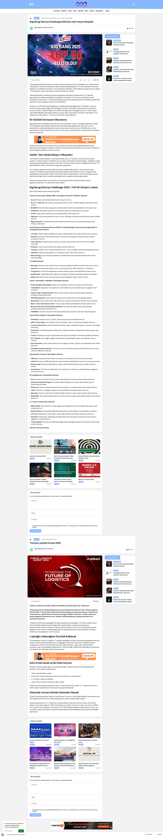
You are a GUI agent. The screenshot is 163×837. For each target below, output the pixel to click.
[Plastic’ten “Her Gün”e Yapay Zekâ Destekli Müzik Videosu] (120, 78)
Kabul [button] (21, 831)
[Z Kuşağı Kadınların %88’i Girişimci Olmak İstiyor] (120, 51)
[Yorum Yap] (81, 80)
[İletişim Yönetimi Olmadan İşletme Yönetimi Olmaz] (89, 450)
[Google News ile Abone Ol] (36, 80)
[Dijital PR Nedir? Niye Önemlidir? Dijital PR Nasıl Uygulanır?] (89, 758)
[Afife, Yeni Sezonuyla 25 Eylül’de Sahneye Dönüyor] (120, 42)
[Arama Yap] (134, 4)
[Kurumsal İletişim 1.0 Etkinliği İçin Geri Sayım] (65, 734)
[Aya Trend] (81, 4)
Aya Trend (37, 27)
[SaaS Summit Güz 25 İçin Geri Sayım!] (40, 734)
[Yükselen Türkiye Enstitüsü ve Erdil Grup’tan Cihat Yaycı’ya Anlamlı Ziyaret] (120, 60)
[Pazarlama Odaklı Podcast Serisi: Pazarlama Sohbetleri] (65, 474)
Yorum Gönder (35, 531)
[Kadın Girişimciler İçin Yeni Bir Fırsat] (89, 734)
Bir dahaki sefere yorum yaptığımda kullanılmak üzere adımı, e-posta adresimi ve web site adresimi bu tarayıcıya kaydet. (64, 526)
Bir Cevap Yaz (35, 492)
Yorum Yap (149, 834)
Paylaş (160, 834)
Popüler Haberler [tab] (112, 36)
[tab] (127, 36)
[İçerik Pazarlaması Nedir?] (40, 450)
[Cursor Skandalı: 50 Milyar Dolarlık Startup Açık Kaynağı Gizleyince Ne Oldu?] (40, 474)
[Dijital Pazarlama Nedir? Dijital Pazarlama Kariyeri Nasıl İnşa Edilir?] (65, 450)
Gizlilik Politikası (8, 831)
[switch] (31, 4)
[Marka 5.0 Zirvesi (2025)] (89, 474)
